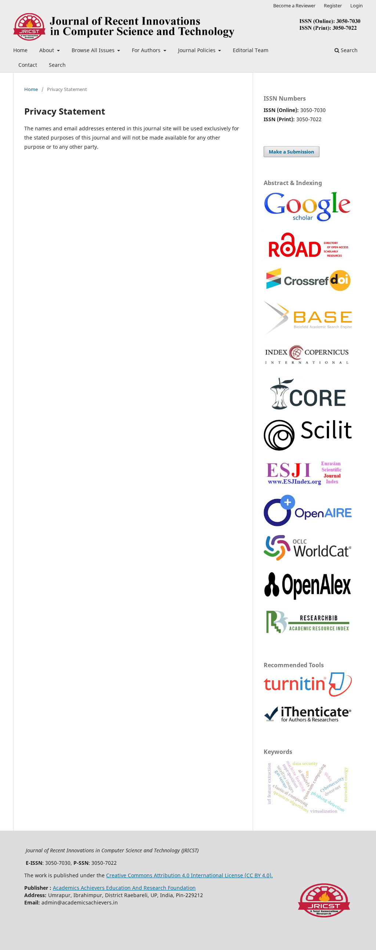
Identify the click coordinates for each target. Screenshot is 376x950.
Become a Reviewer (294, 5)
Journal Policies (197, 50)
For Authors (147, 50)
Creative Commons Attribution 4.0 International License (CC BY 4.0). (189, 875)
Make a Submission (291, 151)
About (47, 50)
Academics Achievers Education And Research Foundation (124, 887)
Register (333, 5)
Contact (27, 64)
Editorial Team (250, 50)
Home (20, 50)
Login (356, 5)
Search (57, 64)
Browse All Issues (94, 50)
